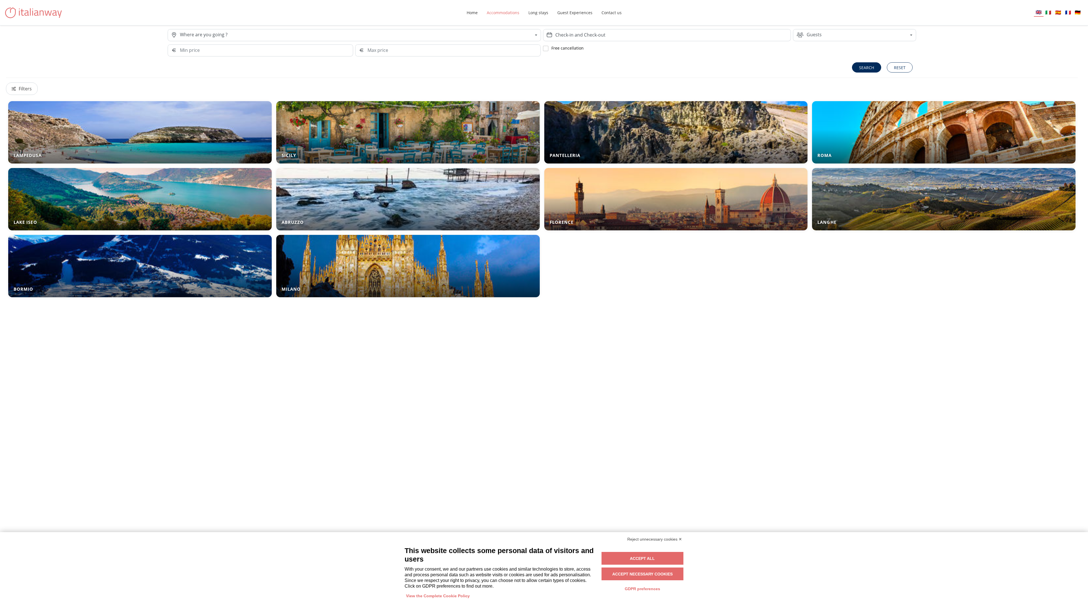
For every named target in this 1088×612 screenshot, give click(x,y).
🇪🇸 (1058, 12)
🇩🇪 (1078, 12)
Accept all (642, 558)
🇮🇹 (1048, 12)
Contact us (612, 12)
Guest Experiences (574, 12)
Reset (900, 67)
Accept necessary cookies (642, 574)
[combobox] (360, 35)
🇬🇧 (1039, 12)
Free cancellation (567, 48)
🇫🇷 (1068, 12)
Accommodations (503, 12)
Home (472, 12)
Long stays (538, 12)
